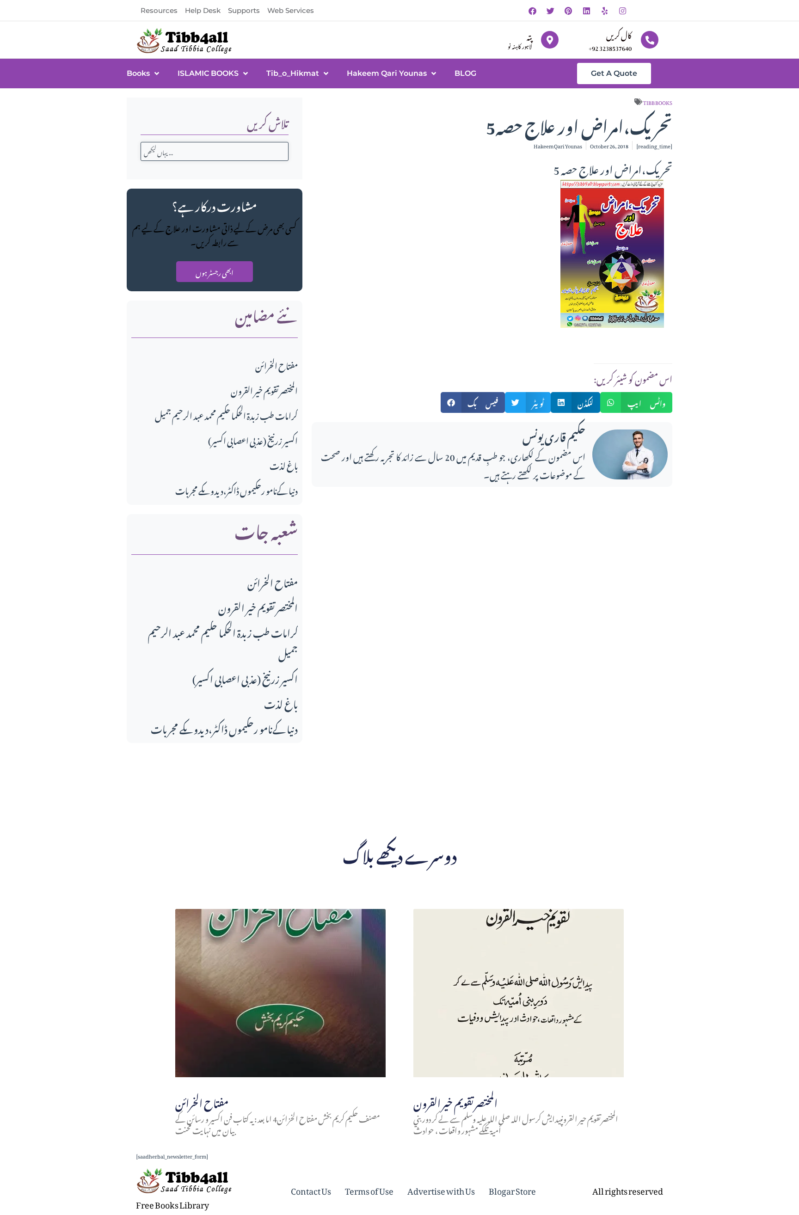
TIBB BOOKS (657, 101)
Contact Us (311, 1189)
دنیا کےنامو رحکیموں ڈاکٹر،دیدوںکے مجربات (236, 489)
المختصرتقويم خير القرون (264, 389)
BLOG (465, 73)
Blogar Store (512, 1189)
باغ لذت (284, 464)
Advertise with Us (441, 1189)
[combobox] (215, 151)
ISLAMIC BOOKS (208, 73)
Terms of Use (369, 1189)
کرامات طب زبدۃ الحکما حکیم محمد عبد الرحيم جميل (226, 414)
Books (138, 73)
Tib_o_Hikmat (292, 73)
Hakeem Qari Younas (387, 73)
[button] (473, 402)
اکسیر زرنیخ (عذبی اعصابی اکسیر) (253, 439)
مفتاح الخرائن (276, 364)
